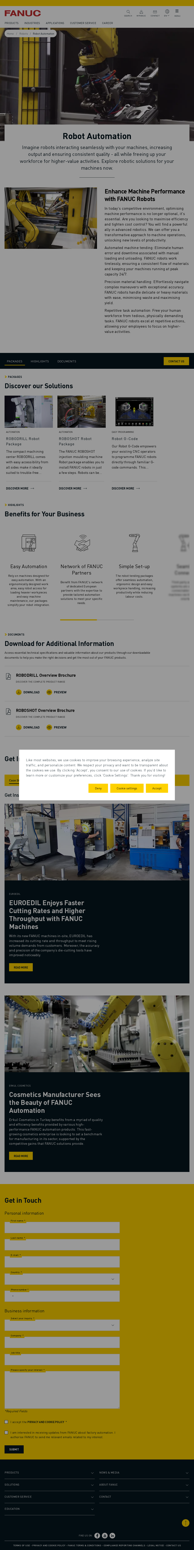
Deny (98, 788)
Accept (157, 788)
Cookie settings (127, 788)
